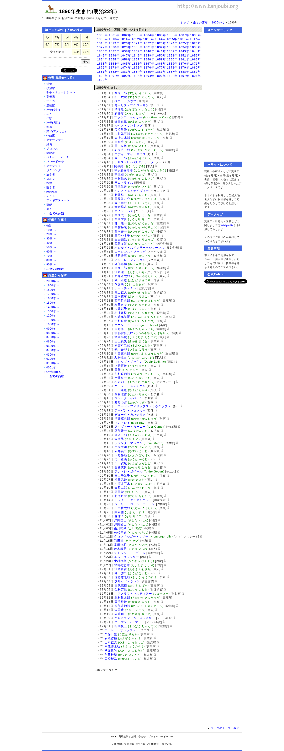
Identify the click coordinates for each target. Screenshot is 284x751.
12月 (86, 51)
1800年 (102, 35)
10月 (86, 44)
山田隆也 (121, 390)
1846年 (114, 55)
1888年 (184, 71)
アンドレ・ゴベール (129, 471)
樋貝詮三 (121, 255)
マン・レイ (122, 422)
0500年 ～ (53, 345)
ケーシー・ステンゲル (130, 386)
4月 (76, 37)
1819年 (114, 43)
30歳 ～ (51, 238)
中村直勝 (121, 321)
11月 (76, 51)
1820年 (125, 43)
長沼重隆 (121, 129)
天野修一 (121, 329)
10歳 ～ (51, 230)
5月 (86, 37)
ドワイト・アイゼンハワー (133, 500)
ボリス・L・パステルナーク (134, 162)
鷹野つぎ (121, 402)
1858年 (149, 59)
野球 (49, 127)
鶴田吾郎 (121, 349)
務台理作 (121, 394)
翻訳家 (50, 153)
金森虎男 (121, 467)
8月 (67, 44)
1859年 (160, 59)
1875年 (137, 67)
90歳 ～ (51, 264)
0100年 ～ (53, 363)
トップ (184, 22)
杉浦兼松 (121, 312)
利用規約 (123, 736)
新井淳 (119, 113)
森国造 (119, 609)
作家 (49, 118)
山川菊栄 (120, 528)
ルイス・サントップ (129, 125)
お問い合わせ (138, 736)
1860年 (172, 59)
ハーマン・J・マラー (129, 622)
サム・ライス (124, 182)
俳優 (49, 83)
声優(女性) (53, 109)
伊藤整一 (121, 377)
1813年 (148, 39)
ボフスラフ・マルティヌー (133, 593)
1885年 (149, 71)
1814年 (160, 39)
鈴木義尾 (120, 548)
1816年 (183, 39)
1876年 (149, 67)
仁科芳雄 (121, 589)
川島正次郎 (122, 353)
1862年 (195, 59)
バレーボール (55, 161)
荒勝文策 (121, 243)
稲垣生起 (121, 186)
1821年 (137, 43)
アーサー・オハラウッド (122, 630)
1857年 (137, 59)
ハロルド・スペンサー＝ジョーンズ (139, 247)
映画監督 (52, 191)
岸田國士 (120, 524)
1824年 (172, 43)
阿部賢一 (121, 430)
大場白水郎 (122, 137)
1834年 (184, 47)
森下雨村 (121, 203)
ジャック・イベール (129, 398)
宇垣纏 (119, 174)
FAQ (113, 736)
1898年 (195, 75)
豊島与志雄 (122, 565)
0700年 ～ (53, 337)
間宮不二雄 (122, 345)
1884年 (137, 71)
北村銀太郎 (122, 597)
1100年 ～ (53, 320)
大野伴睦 (121, 455)
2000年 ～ (53, 281)
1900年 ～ (53, 285)
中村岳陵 (121, 227)
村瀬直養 (121, 496)
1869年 (172, 63)
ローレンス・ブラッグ (130, 251)
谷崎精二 (121, 614)
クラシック (53, 165)
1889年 (195, 71)
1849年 (149, 55)
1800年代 (218, 22)
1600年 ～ (53, 298)
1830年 (137, 47)
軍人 (49, 209)
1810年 (114, 39)
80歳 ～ (51, 260)
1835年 (195, 47)
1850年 (160, 55)
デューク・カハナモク (130, 414)
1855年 (114, 59)
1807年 (184, 35)
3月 (67, 37)
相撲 (49, 183)
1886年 (160, 71)
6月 (48, 44)
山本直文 (111, 642)
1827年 (102, 47)
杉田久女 (121, 304)
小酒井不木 (122, 483)
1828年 (114, 47)
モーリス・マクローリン (132, 105)
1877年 (160, 67)
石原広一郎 (122, 150)
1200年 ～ (53, 315)
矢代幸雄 (120, 532)
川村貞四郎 (122, 374)
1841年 (160, 51)
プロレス (52, 148)
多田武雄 (121, 479)
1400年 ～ (53, 307)
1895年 (160, 75)
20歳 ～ (51, 234)
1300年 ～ (53, 311)
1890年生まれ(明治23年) (88, 11)
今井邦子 (121, 308)
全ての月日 (57, 51)
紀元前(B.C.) (54, 371)
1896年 (172, 75)
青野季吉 (121, 207)
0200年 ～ (53, 358)
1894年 (149, 75)
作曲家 (50, 135)
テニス (50, 196)
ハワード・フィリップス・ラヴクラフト (143, 406)
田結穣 (119, 142)
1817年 (195, 39)
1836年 (102, 51)
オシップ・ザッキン (129, 361)
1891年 (114, 75)
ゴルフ (50, 178)
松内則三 (121, 382)
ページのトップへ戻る (225, 728)
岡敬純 (118, 166)
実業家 (50, 96)
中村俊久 (121, 178)
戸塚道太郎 (122, 276)
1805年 (160, 35)
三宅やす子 (122, 235)
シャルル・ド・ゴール (129, 553)
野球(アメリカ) (56, 131)
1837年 (114, 51)
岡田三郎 (121, 158)
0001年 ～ (53, 367)
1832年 (160, 47)
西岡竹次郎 (122, 300)
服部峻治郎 (122, 605)
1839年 (137, 51)
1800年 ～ (53, 289)
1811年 (125, 39)
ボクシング (53, 170)
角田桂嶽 (111, 654)
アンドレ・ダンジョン (130, 259)
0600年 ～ (53, 341)
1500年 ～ (53, 302)
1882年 (114, 71)
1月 (48, 37)
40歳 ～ (51, 242)
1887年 (172, 71)
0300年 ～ (53, 354)
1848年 (137, 55)
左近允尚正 (122, 316)
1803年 (137, 35)
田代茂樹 (121, 585)
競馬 (49, 144)
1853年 (195, 55)
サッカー (52, 101)
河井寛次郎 (122, 418)
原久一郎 (121, 268)
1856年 (125, 59)
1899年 (102, 79)
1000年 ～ (53, 324)
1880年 (195, 67)
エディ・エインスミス (130, 154)
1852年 (184, 55)
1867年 (149, 63)
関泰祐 (119, 512)
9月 (76, 44)
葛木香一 (121, 231)
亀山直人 (121, 292)
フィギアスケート (58, 200)
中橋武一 (121, 215)
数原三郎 (121, 93)
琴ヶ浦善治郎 (123, 170)
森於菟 (119, 439)
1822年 (149, 43)
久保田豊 (111, 634)
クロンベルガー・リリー (131, 536)
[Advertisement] (146, 698)
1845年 (102, 55)
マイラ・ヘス (124, 211)
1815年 (172, 39)
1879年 (184, 67)
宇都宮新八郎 (124, 333)
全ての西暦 (200, 22)
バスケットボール (58, 157)
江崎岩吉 (121, 569)
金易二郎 (121, 487)
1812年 (137, 39)
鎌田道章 (121, 121)
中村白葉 (120, 561)
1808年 (195, 35)
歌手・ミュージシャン (60, 92)
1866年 (137, 63)
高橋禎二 (111, 658)
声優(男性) (53, 122)
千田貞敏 (121, 463)
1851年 (172, 55)
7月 (57, 44)
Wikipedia (227, 225)
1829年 (125, 47)
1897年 (184, 75)
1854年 (102, 59)
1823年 (160, 43)
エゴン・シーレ (125, 325)
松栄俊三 (121, 626)
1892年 (125, 75)
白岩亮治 (121, 239)
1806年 (172, 35)
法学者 (50, 174)
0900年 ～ (53, 328)
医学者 (50, 187)
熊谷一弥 (121, 435)
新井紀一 (121, 194)
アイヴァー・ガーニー (130, 426)
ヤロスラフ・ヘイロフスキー (135, 618)
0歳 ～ (50, 225)
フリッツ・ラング (127, 581)
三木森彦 (121, 296)
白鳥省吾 (121, 219)
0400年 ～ (53, 350)
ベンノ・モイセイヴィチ (132, 190)
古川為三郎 (122, 133)
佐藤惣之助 (122, 577)
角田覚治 (121, 459)
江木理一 (121, 272)
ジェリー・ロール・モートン (135, 504)
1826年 (195, 43)
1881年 (102, 71)
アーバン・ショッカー (130, 410)
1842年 (172, 51)
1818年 (102, 43)
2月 (57, 37)
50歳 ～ (51, 247)
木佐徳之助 (112, 646)
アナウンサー (55, 139)
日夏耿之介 (122, 198)
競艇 (49, 204)
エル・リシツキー (126, 556)
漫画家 (50, 105)
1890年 (102, 75)
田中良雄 (121, 145)
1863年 (102, 63)
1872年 (102, 67)
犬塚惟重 (120, 357)
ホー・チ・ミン (125, 288)
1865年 (125, 63)
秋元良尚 (111, 650)
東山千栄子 (122, 475)
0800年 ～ (53, 333)
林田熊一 (121, 223)
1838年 (125, 51)
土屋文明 (121, 447)
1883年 (125, 71)
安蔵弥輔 (111, 638)
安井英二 (121, 451)
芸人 (49, 113)
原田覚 (119, 491)
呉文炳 (119, 284)
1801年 (114, 35)
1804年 (149, 35)
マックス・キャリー (128, 117)
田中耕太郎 (122, 508)
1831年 (149, 47)
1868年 (160, 63)
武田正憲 (121, 280)
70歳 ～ (51, 255)
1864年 (114, 63)
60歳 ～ (51, 251)
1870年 (184, 63)
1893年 (137, 75)
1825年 (184, 43)
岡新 (118, 369)
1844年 (195, 51)
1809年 (102, 39)
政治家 (50, 88)
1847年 (125, 55)
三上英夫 (121, 341)
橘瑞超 (119, 109)
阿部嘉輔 (121, 264)
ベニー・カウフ (125, 101)
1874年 (125, 67)
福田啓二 (121, 573)
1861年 (184, 59)
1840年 (149, 51)
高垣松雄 (121, 601)
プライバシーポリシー (160, 736)
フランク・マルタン (129, 443)
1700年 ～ (53, 294)
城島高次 (121, 337)
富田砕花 (120, 544)
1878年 (172, 67)
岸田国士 (120, 520)
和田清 (118, 540)
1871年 (195, 63)
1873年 (114, 67)
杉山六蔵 (121, 97)
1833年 (172, 47)
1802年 (125, 35)
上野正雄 (121, 365)
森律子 (119, 516)
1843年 (184, 51)
